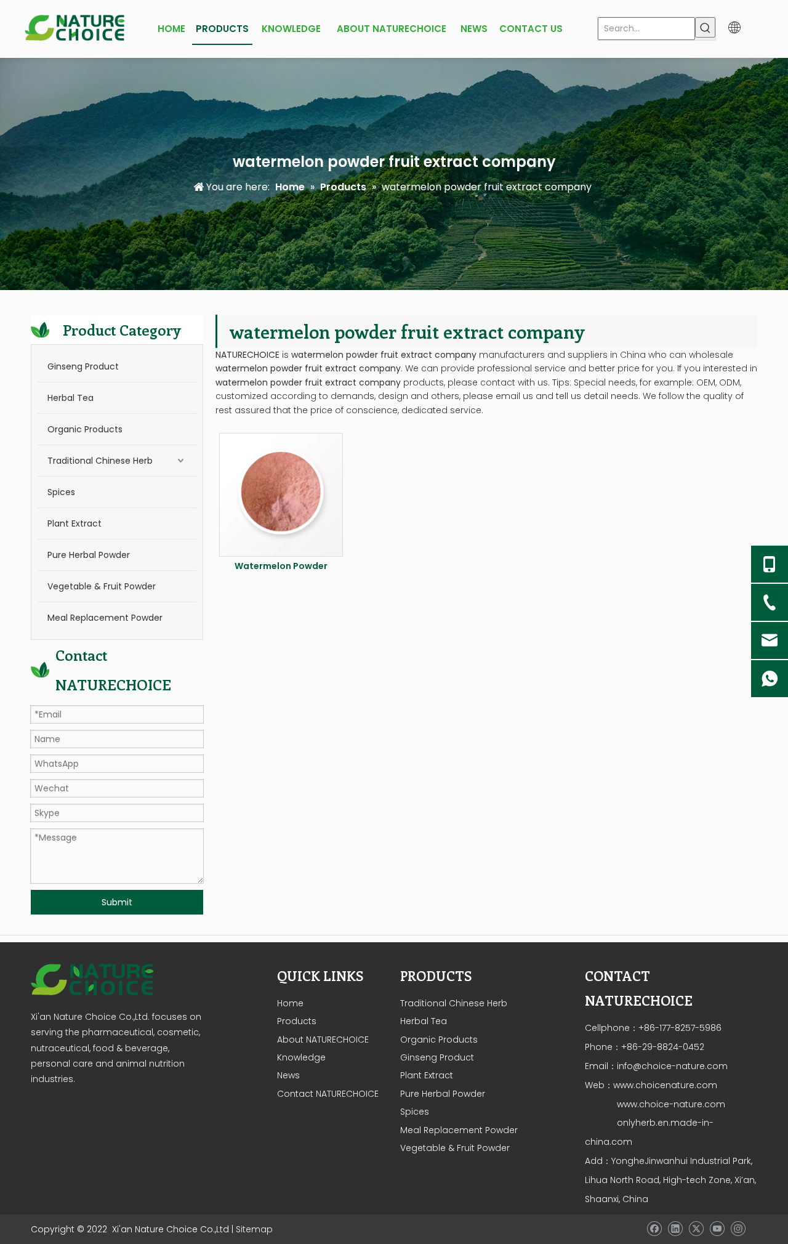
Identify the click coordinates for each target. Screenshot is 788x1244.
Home (290, 1003)
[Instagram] (738, 1229)
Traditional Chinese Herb (100, 460)
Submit (117, 902)
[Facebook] (654, 1229)
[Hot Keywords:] (705, 27)
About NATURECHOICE (323, 1039)
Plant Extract (74, 523)
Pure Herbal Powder (88, 555)
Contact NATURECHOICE (328, 1094)
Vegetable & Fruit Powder (101, 586)
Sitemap (254, 1229)
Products (296, 1021)
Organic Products (85, 429)
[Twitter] (696, 1229)
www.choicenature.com (665, 1085)
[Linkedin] (675, 1229)
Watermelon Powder (281, 566)
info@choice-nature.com (672, 1066)
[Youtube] (717, 1229)
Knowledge (301, 1057)
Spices (61, 492)
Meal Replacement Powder (105, 618)
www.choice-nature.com (669, 1104)
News (288, 1075)
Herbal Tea (70, 398)
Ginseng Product (83, 366)
